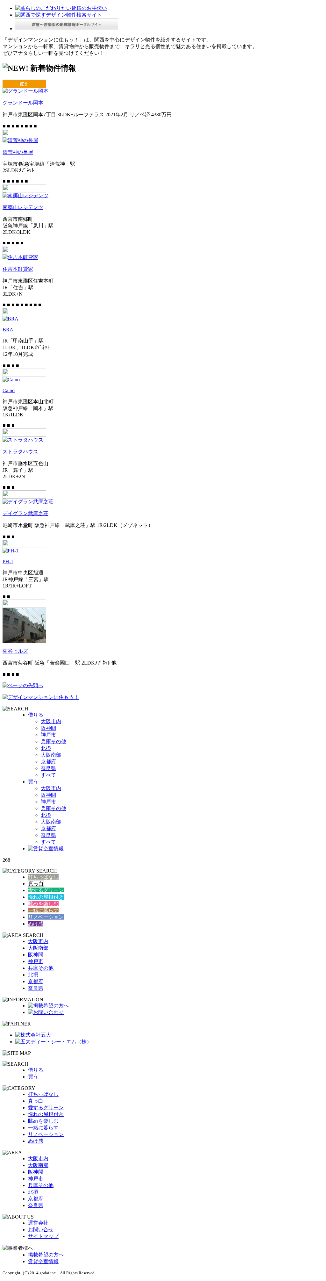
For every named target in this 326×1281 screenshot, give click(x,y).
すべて (48, 775)
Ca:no (9, 390)
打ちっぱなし (43, 877)
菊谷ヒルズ (15, 651)
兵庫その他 (53, 741)
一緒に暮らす (43, 910)
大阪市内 (51, 721)
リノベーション (46, 917)
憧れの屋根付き (46, 897)
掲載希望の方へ (46, 1254)
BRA (8, 329)
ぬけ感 (35, 923)
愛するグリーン (46, 890)
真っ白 (36, 883)
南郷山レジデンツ (23, 207)
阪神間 (48, 728)
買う (33, 781)
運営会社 (38, 1223)
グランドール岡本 (23, 102)
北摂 (46, 748)
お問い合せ (40, 1229)
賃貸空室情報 (43, 1261)
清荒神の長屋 (18, 152)
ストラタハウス (20, 451)
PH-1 (8, 561)
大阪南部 (51, 755)
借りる (35, 714)
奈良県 (48, 768)
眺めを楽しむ (43, 903)
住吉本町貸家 (18, 269)
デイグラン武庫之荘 (25, 513)
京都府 (48, 761)
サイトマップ (43, 1236)
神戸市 (48, 735)
